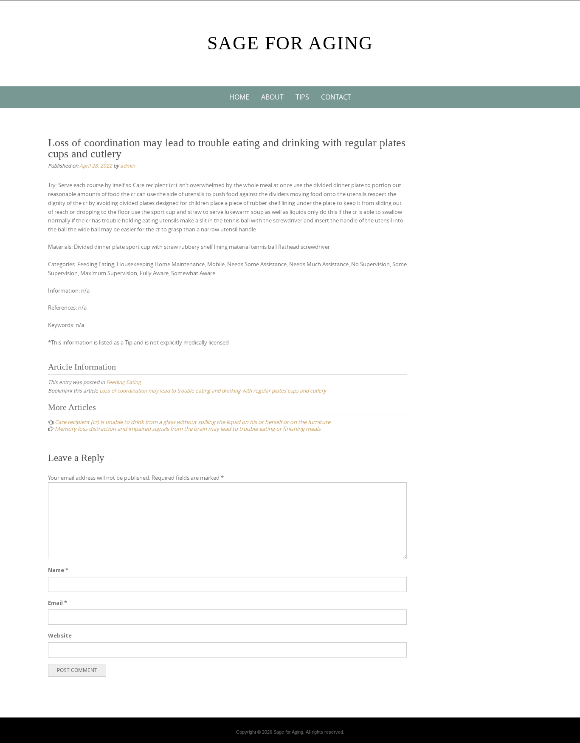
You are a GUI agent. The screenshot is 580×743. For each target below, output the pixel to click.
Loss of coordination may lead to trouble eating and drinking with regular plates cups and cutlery (212, 390)
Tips (302, 97)
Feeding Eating (123, 382)
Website (60, 635)
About (272, 97)
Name (58, 570)
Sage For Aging (290, 43)
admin (127, 165)
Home (239, 97)
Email (57, 602)
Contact (336, 97)
